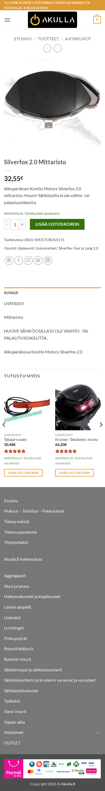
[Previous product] (58, 48)
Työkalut (12, 700)
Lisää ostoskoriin (57, 224)
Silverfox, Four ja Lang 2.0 (78, 248)
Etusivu (23, 38)
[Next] (100, 435)
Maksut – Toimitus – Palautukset (34, 510)
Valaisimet (13, 732)
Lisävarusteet (46, 248)
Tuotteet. (48, 38)
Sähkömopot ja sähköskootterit (33, 669)
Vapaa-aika (14, 721)
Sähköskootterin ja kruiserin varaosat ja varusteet (50, 679)
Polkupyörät (15, 638)
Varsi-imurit (15, 711)
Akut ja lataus (16, 586)
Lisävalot (12, 617)
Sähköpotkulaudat (21, 690)
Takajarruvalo (15, 439)
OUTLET (12, 742)
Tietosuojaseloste (20, 531)
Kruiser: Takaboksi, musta (76, 439)
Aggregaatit (15, 575)
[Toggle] (97, 732)
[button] (7, 20)
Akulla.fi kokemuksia (23, 559)
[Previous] (4, 435)
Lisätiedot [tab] (14, 303)
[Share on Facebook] (18, 260)
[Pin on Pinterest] (38, 260)
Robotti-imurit (17, 659)
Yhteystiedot (16, 542)
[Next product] (47, 48)
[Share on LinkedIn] (47, 260)
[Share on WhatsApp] (9, 260)
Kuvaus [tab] (11, 293)
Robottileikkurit (19, 648)
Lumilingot (14, 627)
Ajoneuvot (78, 38)
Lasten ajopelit (17, 606)
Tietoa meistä (16, 521)
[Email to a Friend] (28, 260)
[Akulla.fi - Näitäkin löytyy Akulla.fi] (52, 19)
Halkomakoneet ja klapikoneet (32, 596)
